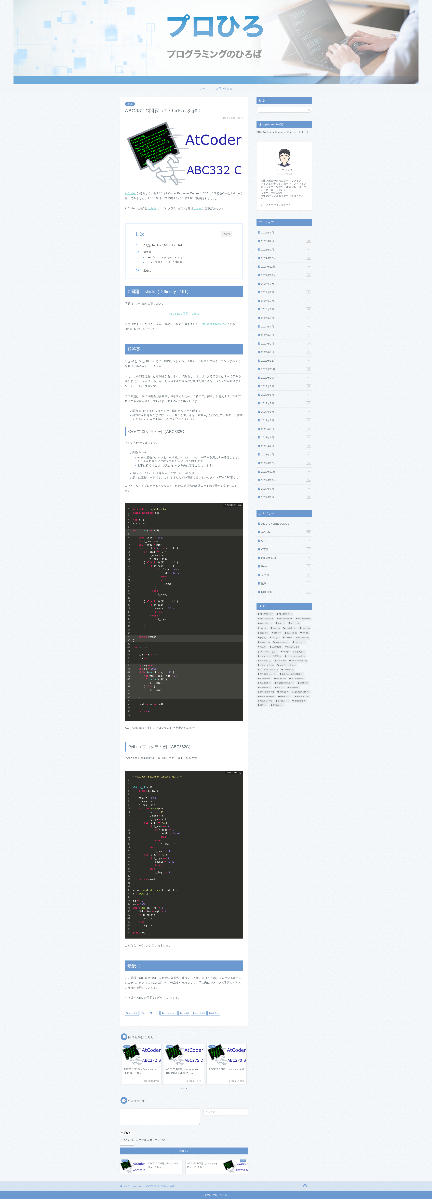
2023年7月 (285, 403)
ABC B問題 (285, 614)
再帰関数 (265, 678)
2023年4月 (285, 429)
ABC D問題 (285, 619)
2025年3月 (285, 232)
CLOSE (226, 234)
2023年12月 (285, 360)
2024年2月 (285, 343)
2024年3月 (285, 335)
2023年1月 (285, 454)
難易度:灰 (214, 1013)
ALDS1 (295, 623)
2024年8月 (285, 292)
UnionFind (293, 647)
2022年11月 (285, 471)
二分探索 (185, 1013)
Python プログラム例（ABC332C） (166, 262)
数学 (285, 583)
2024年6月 (285, 309)
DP (305, 633)
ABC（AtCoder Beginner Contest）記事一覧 (282, 132)
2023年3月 (285, 437)
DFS (277, 633)
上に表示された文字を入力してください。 (145, 1140)
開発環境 (285, 592)
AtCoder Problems (213, 324)
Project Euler (285, 557)
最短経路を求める (285, 683)
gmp (263, 638)
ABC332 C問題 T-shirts (184, 313)
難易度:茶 (283, 701)
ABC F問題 (266, 623)
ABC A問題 (266, 614)
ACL (281, 623)
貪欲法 (284, 692)
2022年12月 (285, 463)
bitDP (276, 628)
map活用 (303, 638)
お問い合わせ (224, 88)
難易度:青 (299, 701)
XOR (286, 652)
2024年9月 (285, 283)
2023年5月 (285, 420)
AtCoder (130, 104)
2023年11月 (285, 369)
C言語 (285, 549)
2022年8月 (285, 497)
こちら (152, 208)
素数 (280, 687)
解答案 (147, 252)
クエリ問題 (265, 661)
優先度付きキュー (268, 674)
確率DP (304, 683)
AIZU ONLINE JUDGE (285, 523)
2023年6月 (285, 411)
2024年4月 (285, 326)
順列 (263, 705)
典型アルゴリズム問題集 (292, 674)
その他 (285, 575)
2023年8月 (285, 394)
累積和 (294, 687)
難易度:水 (285, 696)
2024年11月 (285, 266)
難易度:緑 (266, 701)
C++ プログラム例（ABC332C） (164, 257)
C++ (144, 1013)
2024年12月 (285, 258)
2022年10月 (285, 480)
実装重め (281, 678)
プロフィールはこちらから (276, 204)
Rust (285, 566)
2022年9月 (285, 488)
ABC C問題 (132, 1013)
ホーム (204, 88)
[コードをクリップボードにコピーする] (239, 510)
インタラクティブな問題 (270, 656)
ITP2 (288, 638)
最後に (147, 270)
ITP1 (275, 638)
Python (155, 1013)
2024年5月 (285, 318)
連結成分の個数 (301, 692)
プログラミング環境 (269, 670)
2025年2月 (285, 241)
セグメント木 (267, 665)
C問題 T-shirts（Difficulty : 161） (164, 245)
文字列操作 (297, 678)
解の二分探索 (199, 1013)
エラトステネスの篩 (296, 656)
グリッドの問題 (299, 661)
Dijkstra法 (292, 633)
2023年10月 (285, 377)
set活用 (276, 647)
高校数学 (278, 705)
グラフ (281, 661)
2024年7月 (285, 300)
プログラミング (170, 1013)
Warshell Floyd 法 (268, 652)
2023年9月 (285, 386)
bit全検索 (291, 628)
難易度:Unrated (267, 696)
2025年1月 (285, 249)
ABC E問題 (304, 619)
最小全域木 (265, 683)
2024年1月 (285, 352)
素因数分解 (265, 687)
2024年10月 (285, 275)
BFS (263, 628)
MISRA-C (265, 642)
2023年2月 (285, 446)
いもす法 (299, 652)
